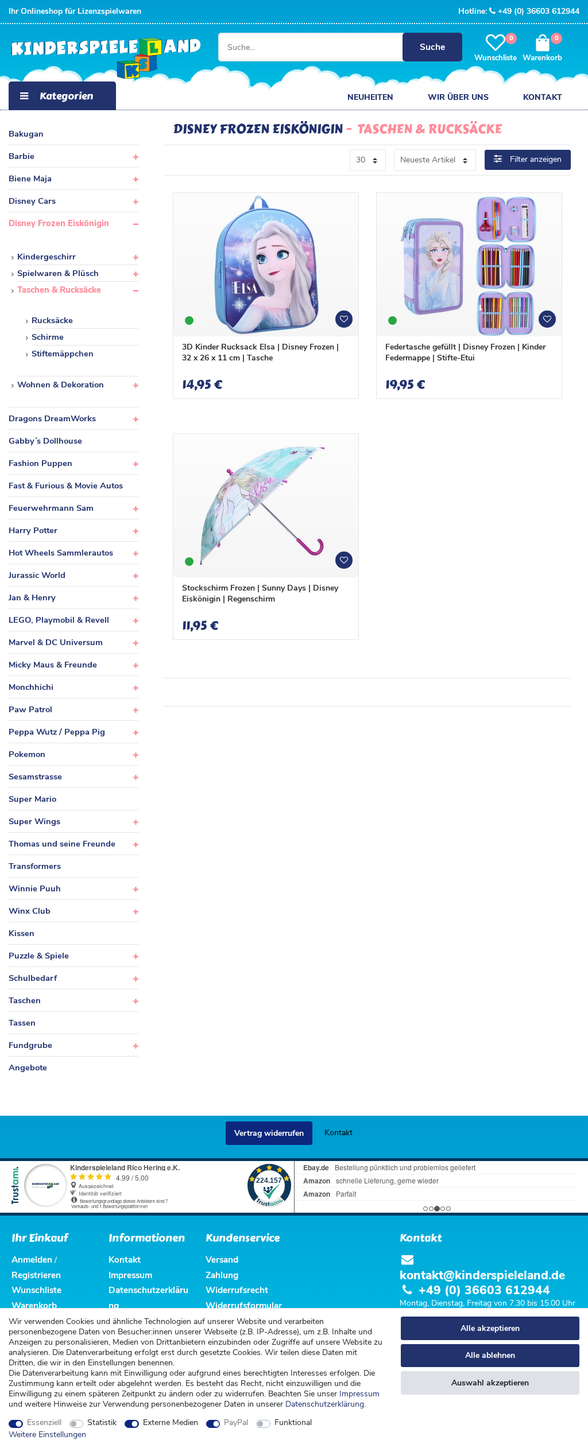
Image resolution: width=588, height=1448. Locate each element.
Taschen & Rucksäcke (59, 290)
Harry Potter (33, 530)
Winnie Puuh (35, 888)
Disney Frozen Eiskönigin (59, 223)
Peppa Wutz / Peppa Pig (57, 731)
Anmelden (31, 1259)
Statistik (102, 1423)
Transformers (35, 866)
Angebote (28, 1067)
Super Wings (34, 821)
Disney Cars (32, 201)
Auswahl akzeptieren (490, 1382)
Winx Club (30, 911)
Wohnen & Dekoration (60, 384)
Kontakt (542, 97)
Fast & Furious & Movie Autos (66, 485)
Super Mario (32, 799)
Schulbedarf (33, 978)
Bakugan (26, 133)
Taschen (25, 1000)
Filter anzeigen (535, 159)
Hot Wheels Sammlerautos (61, 552)
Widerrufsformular (244, 1305)
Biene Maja (30, 178)
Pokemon (27, 754)
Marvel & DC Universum (56, 642)
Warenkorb (34, 1305)
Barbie (21, 156)
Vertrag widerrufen (269, 1133)
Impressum (359, 1393)
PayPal (236, 1423)
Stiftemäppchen (63, 353)
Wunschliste (348, 323)
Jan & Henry (32, 597)
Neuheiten (370, 97)
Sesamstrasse (35, 776)
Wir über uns (458, 97)
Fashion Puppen (40, 463)
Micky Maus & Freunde (53, 664)
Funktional (293, 1423)
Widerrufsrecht (237, 1290)
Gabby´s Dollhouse (45, 441)
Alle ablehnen (490, 1355)
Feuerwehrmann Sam (51, 508)
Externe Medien (170, 1423)
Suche (432, 47)
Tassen (22, 1022)
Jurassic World (37, 575)
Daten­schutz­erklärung (324, 1404)
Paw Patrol (30, 709)
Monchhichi (31, 687)
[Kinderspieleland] (103, 59)
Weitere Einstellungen (47, 1435)
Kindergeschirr (46, 256)
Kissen (21, 933)
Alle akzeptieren (490, 1328)
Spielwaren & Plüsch (58, 273)
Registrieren (36, 1275)
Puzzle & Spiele (39, 955)
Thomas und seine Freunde (62, 843)
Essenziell (44, 1423)
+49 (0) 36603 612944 (538, 11)
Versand (222, 1259)
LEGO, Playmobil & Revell (59, 620)
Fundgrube (30, 1045)
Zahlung (222, 1275)
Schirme (48, 337)
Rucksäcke (52, 320)
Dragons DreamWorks (52, 418)
